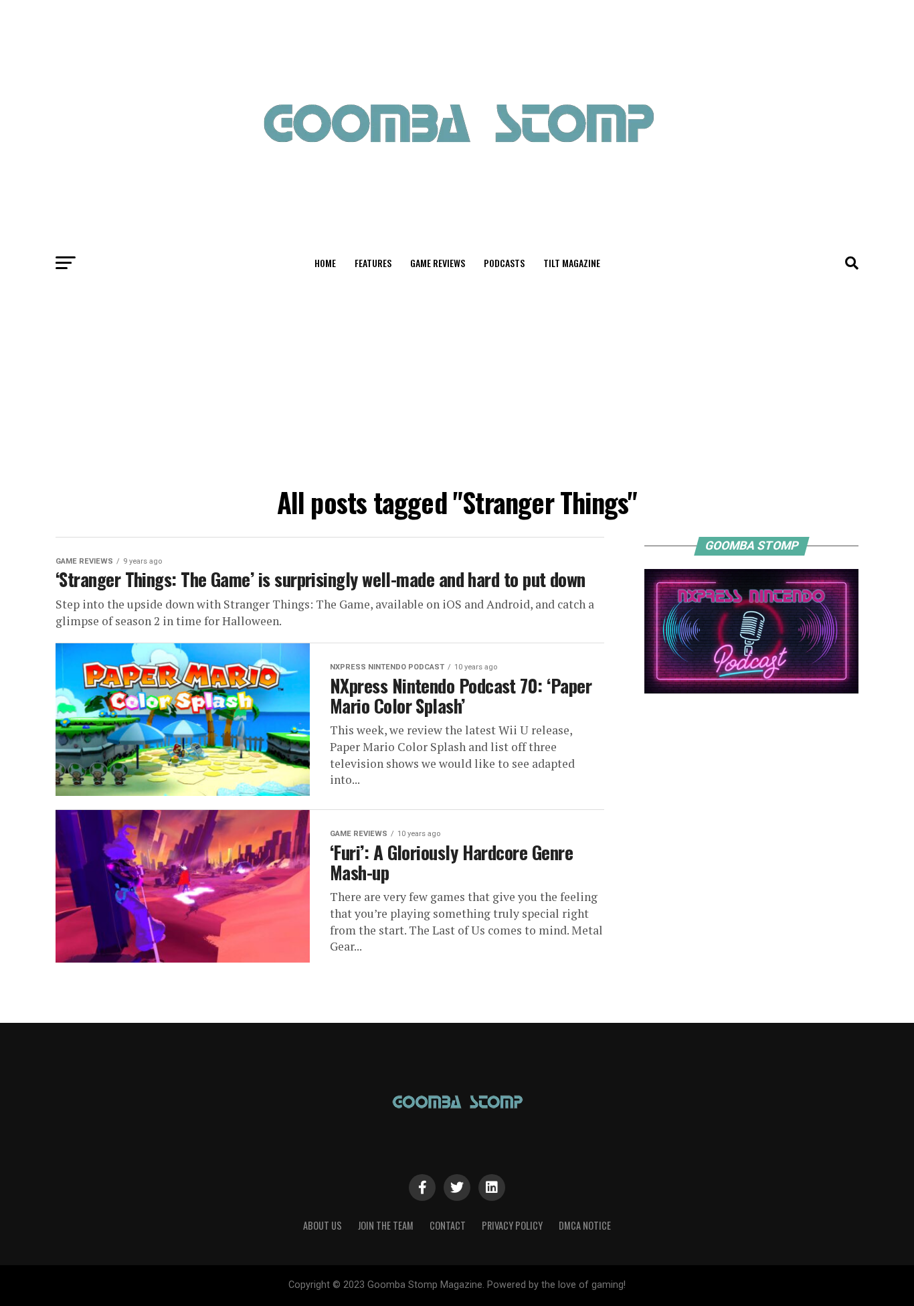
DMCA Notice (585, 1225)
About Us (322, 1225)
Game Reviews (437, 263)
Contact (448, 1225)
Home (325, 263)
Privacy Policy (512, 1225)
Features (373, 263)
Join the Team (386, 1225)
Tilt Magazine (571, 263)
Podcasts (504, 263)
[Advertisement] (457, 380)
